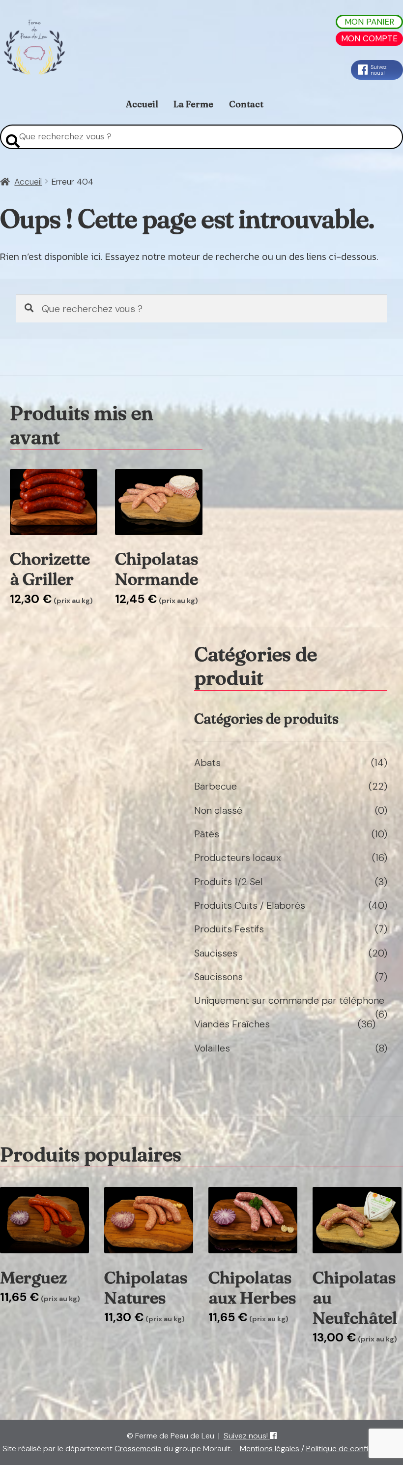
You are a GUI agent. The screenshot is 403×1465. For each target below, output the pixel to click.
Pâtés (206, 834)
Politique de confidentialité (353, 1448)
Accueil (142, 104)
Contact (246, 104)
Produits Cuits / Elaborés (249, 905)
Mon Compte (369, 38)
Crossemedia (138, 1448)
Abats (207, 762)
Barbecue (215, 786)
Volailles (212, 1048)
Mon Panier (369, 21)
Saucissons (218, 976)
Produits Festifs (229, 929)
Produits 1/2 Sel (228, 881)
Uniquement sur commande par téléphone (289, 1000)
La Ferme (193, 104)
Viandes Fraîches (232, 1024)
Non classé (218, 810)
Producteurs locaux (237, 857)
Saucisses (215, 953)
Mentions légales (269, 1448)
